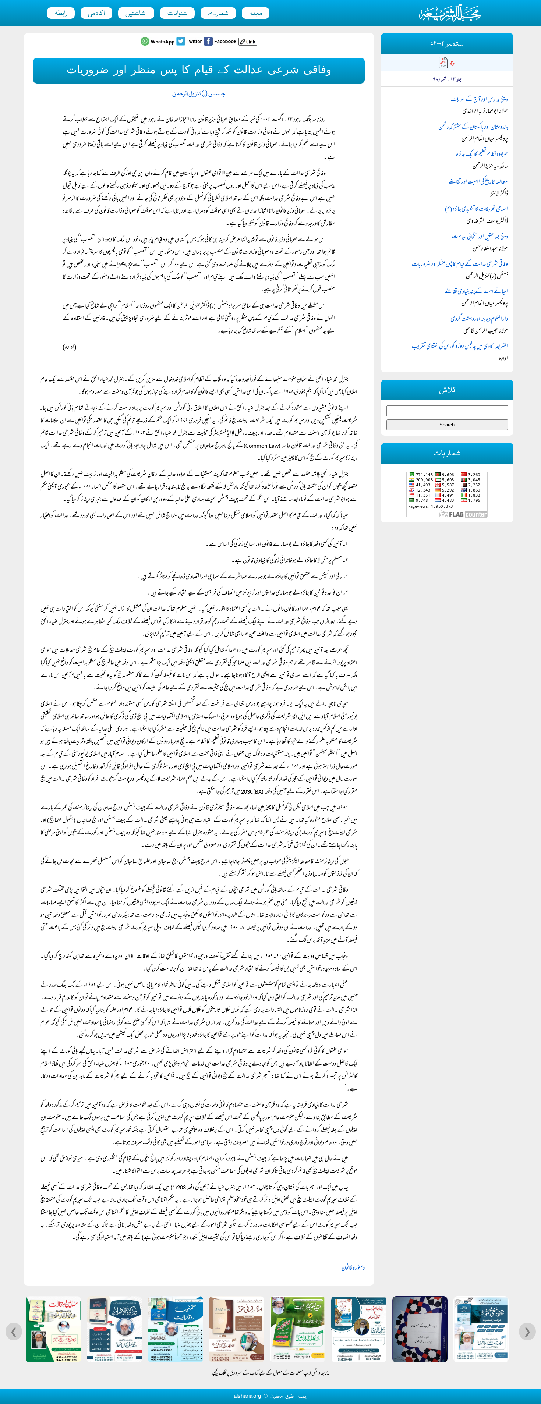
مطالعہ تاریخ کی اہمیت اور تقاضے (478, 182)
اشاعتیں (136, 13)
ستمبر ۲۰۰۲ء (447, 44)
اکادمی (96, 13)
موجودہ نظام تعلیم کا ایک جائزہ (482, 155)
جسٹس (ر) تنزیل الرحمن (198, 94)
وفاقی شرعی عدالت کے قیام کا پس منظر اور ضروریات (460, 265)
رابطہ (60, 13)
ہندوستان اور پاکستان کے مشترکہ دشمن (473, 128)
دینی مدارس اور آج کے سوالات (479, 100)
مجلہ (255, 13)
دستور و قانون (353, 1268)
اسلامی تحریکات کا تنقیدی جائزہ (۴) (476, 210)
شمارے (218, 13)
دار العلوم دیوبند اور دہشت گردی (479, 320)
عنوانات (177, 13)
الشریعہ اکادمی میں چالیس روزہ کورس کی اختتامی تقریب (460, 347)
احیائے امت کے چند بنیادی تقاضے (476, 292)
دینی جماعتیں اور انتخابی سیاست (480, 237)
